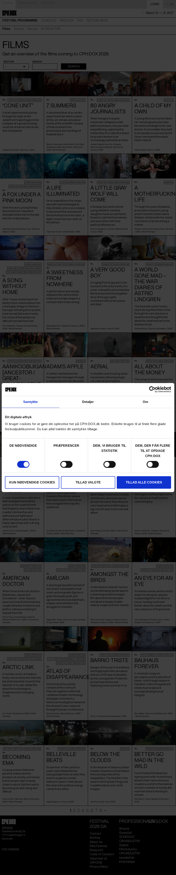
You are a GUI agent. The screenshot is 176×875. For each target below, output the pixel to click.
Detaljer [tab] (88, 402)
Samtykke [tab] (30, 402)
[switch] (66, 464)
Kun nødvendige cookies (32, 482)
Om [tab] (145, 402)
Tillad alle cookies (144, 482)
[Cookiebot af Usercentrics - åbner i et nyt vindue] (152, 389)
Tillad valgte (88, 482)
